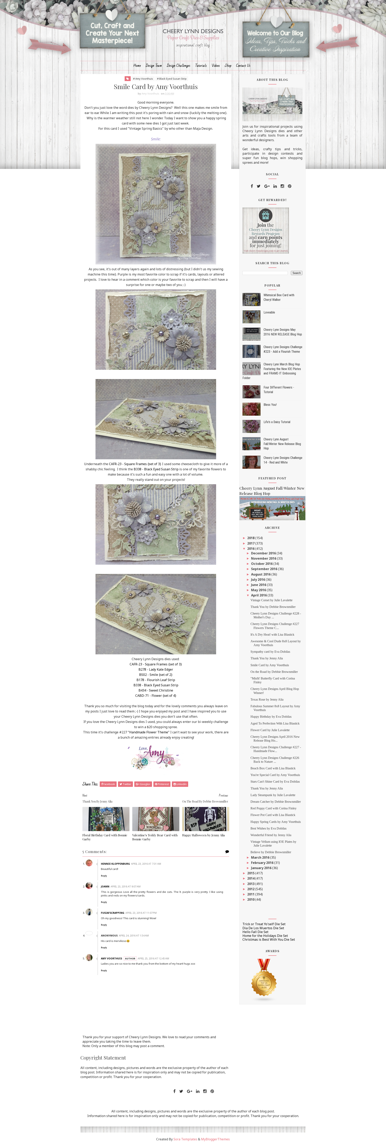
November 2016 (264, 558)
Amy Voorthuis (112, 958)
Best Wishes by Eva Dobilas (268, 828)
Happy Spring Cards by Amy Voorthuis (275, 821)
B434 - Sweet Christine (156, 690)
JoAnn (105, 886)
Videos (216, 66)
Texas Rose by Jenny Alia (266, 699)
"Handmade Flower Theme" (148, 732)
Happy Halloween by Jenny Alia (203, 835)
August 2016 (261, 574)
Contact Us (243, 66)
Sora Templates (185, 1139)
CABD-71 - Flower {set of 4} (155, 695)
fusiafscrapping (112, 913)
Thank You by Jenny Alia (266, 658)
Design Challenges (178, 66)
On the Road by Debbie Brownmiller (274, 671)
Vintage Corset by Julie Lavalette (271, 600)
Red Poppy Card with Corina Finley (273, 808)
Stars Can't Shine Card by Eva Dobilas (275, 781)
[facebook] (252, 186)
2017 (251, 543)
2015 (251, 873)
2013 (251, 884)
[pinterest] (289, 186)
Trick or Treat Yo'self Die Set (263, 924)
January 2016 (261, 868)
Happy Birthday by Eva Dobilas (271, 716)
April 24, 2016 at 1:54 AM (134, 935)
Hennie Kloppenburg (115, 863)
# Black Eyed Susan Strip (172, 78)
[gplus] (267, 186)
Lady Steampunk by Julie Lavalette (272, 795)
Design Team (154, 66)
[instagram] (282, 186)
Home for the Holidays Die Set (265, 935)
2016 (251, 548)
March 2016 (260, 857)
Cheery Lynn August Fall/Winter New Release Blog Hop (282, 443)
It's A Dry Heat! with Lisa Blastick (272, 634)
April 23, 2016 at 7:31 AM (146, 863)
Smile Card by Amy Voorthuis (269, 665)
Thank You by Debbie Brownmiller (273, 606)
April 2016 (259, 595)
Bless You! (270, 405)
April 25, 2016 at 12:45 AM (153, 958)
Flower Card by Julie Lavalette (270, 730)
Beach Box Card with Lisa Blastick (273, 768)
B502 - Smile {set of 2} (155, 674)
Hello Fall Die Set (255, 932)
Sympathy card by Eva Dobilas (270, 651)
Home (137, 66)
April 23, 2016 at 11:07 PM (141, 913)
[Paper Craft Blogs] (264, 980)
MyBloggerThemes (215, 1139)
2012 (251, 889)
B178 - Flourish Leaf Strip (156, 680)
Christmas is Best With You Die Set (268, 939)
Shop (228, 66)
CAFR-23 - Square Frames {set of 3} (135, 464)
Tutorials (201, 66)
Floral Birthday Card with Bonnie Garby (104, 837)
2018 (251, 538)
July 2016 (258, 579)
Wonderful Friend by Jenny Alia (270, 835)
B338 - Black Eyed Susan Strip (156, 469)
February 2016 (262, 862)
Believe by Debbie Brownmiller (270, 852)
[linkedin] (275, 186)
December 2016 (264, 553)
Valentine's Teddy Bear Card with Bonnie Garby (155, 837)
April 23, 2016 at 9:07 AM (126, 886)
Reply (104, 875)
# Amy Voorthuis (143, 78)
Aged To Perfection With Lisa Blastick (275, 723)
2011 (251, 894)
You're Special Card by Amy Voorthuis (275, 775)
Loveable (269, 312)
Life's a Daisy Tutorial (277, 422)
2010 (251, 899)
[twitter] (259, 186)
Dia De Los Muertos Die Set (263, 928)
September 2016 (264, 569)
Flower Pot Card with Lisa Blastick (272, 815)
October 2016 (262, 563)
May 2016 (259, 590)
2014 (251, 878)
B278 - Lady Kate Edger (156, 669)
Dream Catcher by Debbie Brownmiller (275, 801)
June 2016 (259, 585)
